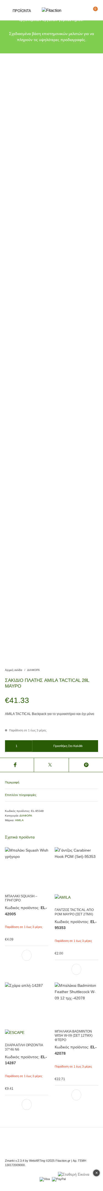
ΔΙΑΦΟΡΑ (33, 669)
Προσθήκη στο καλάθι (67, 746)
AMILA (19, 820)
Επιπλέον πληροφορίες (20, 795)
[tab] (51, 782)
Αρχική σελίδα (13, 669)
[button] (27, 955)
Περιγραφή (12, 782)
